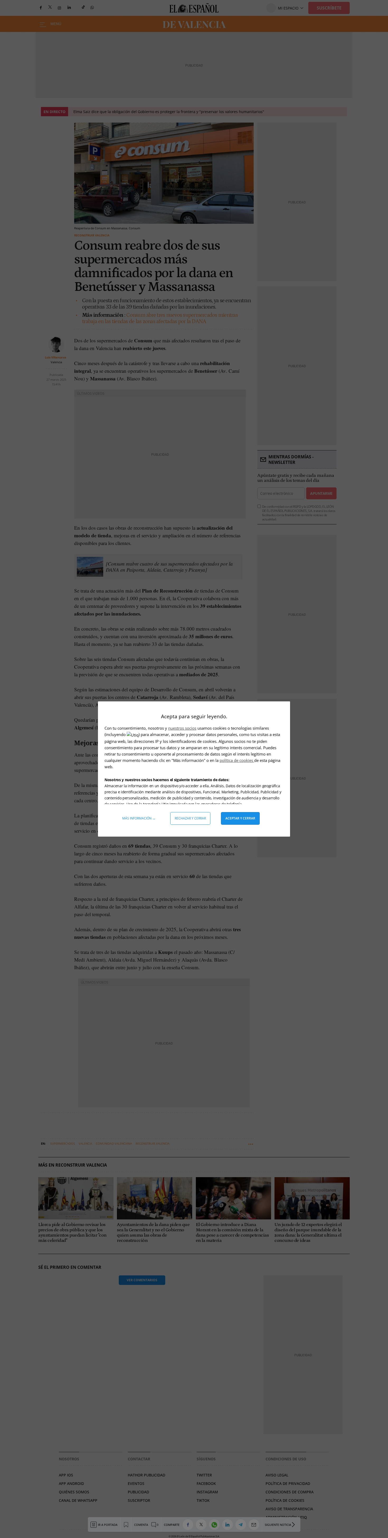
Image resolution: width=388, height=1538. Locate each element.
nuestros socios (182, 728)
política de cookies (237, 760)
